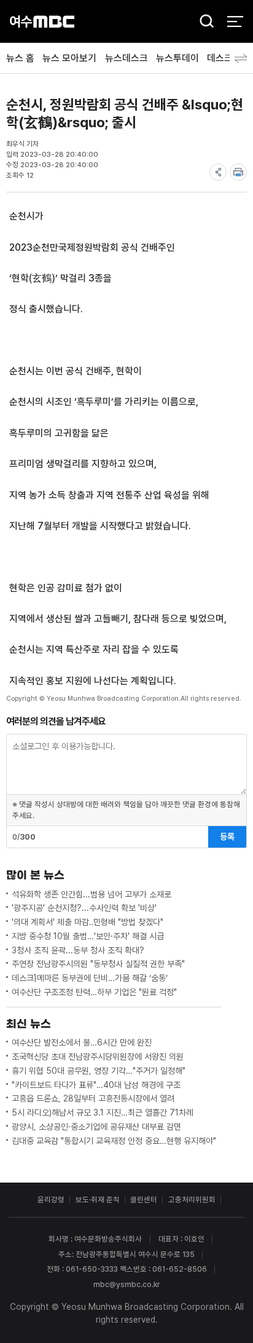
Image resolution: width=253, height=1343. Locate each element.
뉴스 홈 (20, 58)
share (218, 172)
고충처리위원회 (192, 1199)
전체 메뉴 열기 (235, 21)
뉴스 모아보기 (69, 58)
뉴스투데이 (177, 58)
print (238, 172)
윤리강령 (50, 1199)
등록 (227, 836)
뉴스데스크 (126, 58)
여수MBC (42, 21)
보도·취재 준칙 (98, 1199)
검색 (203, 22)
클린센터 (143, 1199)
